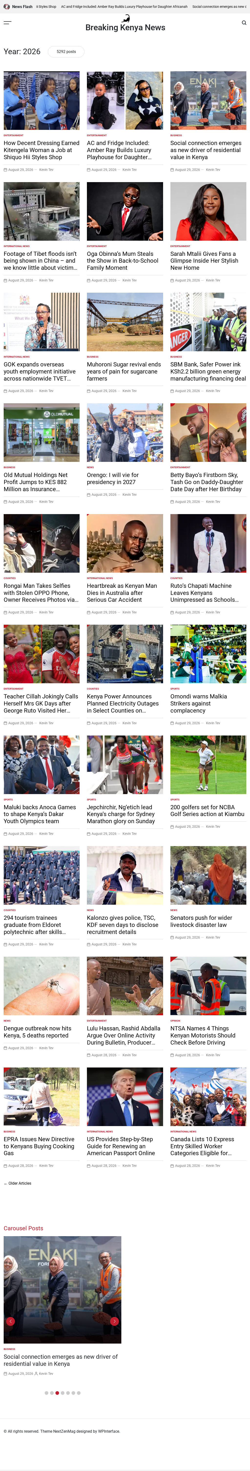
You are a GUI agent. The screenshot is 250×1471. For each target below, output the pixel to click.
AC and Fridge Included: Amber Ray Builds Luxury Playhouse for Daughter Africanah (88, 7)
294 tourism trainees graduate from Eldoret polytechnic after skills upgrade (33, 928)
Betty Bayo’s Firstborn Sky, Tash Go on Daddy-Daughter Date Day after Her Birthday (206, 482)
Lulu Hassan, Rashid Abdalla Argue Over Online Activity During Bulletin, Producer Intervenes (123, 1039)
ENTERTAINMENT (13, 135)
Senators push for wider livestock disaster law (201, 921)
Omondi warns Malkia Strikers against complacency (198, 703)
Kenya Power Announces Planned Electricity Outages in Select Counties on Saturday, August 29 (123, 707)
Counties (10, 578)
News (90, 467)
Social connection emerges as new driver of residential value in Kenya (205, 150)
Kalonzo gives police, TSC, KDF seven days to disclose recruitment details (122, 924)
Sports (174, 688)
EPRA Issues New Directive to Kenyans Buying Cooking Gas (39, 1146)
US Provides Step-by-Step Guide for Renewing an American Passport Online (121, 1146)
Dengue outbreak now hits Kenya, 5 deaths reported (37, 1032)
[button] (46, 1393)
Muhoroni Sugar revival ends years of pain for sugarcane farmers (124, 371)
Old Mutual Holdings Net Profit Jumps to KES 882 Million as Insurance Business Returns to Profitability (36, 489)
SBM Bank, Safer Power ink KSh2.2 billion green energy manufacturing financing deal (208, 371)
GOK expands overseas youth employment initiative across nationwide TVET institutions (40, 375)
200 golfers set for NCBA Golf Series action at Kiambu (207, 811)
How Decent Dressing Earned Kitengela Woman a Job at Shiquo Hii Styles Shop (42, 150)
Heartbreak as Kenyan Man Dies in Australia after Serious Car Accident (122, 592)
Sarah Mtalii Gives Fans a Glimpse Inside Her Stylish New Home (204, 260)
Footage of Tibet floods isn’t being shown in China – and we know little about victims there (40, 264)
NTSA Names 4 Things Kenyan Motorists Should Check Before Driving (203, 1035)
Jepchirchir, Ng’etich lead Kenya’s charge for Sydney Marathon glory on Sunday (121, 814)
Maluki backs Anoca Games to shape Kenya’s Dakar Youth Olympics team (40, 814)
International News (17, 246)
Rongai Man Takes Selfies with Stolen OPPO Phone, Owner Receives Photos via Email (39, 596)
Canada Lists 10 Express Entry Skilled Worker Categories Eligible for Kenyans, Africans (202, 1150)
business (176, 135)
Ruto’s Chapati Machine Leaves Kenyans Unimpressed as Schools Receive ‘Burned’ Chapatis (204, 596)
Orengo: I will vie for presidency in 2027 (113, 479)
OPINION (175, 1020)
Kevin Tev (46, 170)
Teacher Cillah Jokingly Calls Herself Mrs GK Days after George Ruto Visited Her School (41, 707)
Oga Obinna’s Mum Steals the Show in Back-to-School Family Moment (122, 260)
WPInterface (108, 1431)
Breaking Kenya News (125, 27)
